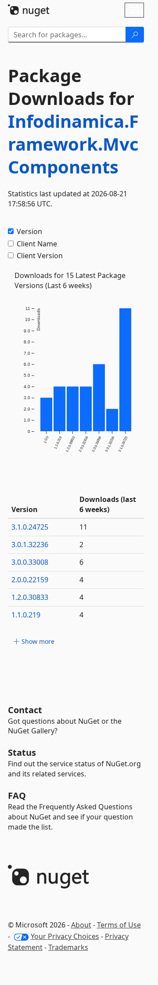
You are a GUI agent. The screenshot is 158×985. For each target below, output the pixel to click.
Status (22, 752)
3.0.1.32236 (29, 544)
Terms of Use (119, 925)
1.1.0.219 (25, 615)
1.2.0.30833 (29, 597)
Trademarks (68, 947)
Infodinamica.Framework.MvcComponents (73, 144)
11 (83, 527)
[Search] (135, 35)
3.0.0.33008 (29, 562)
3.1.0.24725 (29, 527)
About (81, 925)
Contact (25, 710)
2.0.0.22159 (29, 580)
